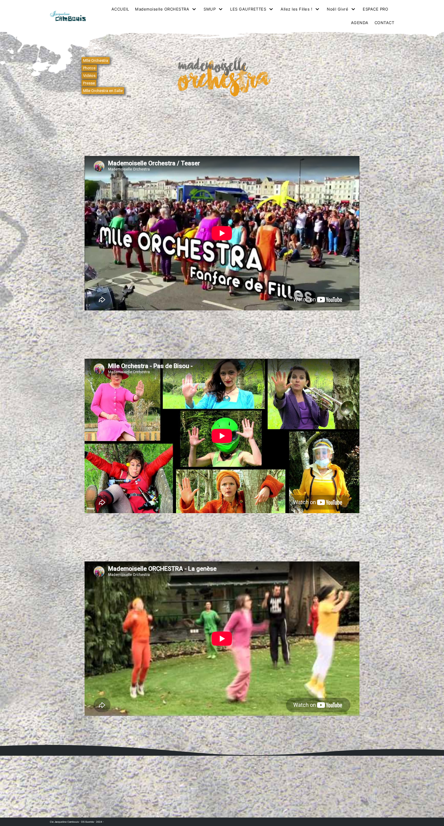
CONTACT (384, 22)
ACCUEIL (120, 9)
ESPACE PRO (375, 9)
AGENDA (359, 22)
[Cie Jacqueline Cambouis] (68, 16)
